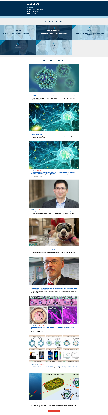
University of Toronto (31, 13)
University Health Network (33, 11)
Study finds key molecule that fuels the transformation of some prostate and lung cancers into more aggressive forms (53, 96)
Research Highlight (34, 132)
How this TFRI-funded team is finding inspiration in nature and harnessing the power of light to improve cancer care (54, 366)
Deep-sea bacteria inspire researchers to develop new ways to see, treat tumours (47, 403)
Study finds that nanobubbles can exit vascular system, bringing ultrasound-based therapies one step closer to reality (53, 328)
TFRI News (32, 170)
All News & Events (54, 411)
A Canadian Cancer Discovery (36, 134)
